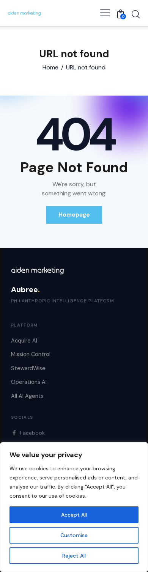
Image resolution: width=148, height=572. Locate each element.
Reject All (74, 555)
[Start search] (136, 14)
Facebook (32, 432)
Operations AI (29, 382)
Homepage (74, 214)
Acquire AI (24, 340)
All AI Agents (27, 396)
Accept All (74, 514)
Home (50, 67)
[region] (74, 507)
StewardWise (28, 368)
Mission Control (30, 354)
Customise (74, 535)
